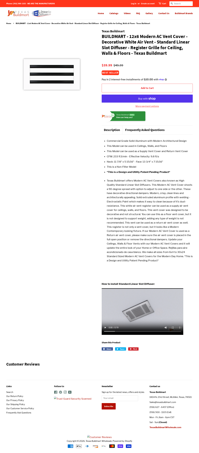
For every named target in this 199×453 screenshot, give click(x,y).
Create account (148, 3)
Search (9, 392)
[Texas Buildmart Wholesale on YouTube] (70, 392)
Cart (164, 3)
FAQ (138, 13)
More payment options (147, 106)
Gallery (149, 13)
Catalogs (113, 13)
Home (101, 13)
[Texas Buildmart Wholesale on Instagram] (65, 392)
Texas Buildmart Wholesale (99, 441)
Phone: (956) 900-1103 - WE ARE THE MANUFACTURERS (30, 3)
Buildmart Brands (184, 13)
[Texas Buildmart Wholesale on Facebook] (55, 392)
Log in (133, 3)
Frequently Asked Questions (145, 130)
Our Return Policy (14, 396)
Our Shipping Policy (15, 404)
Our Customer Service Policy (20, 408)
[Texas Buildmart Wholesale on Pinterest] (60, 392)
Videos (127, 13)
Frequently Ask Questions (18, 412)
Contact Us (163, 13)
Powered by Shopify (122, 441)
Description (112, 130)
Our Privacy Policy (15, 400)
